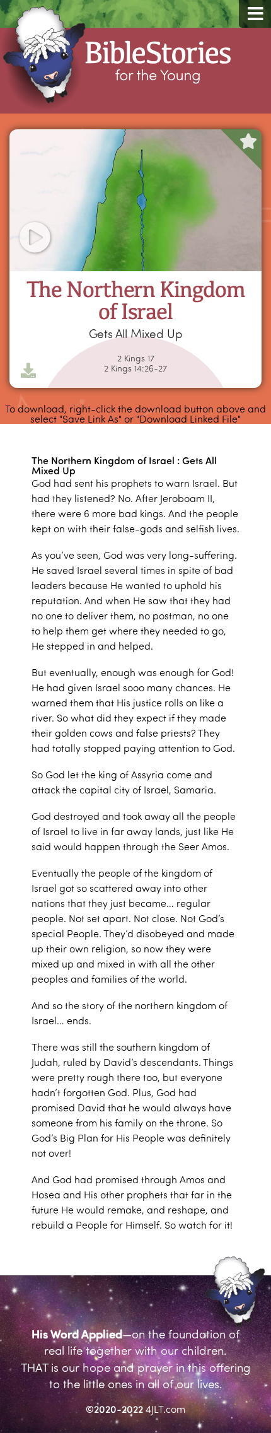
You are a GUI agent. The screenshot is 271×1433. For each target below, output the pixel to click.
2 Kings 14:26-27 (135, 368)
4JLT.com (165, 1408)
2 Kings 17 (135, 358)
